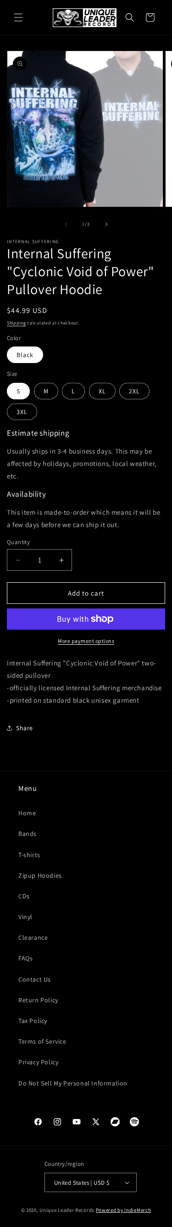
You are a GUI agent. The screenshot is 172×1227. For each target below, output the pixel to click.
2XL (134, 391)
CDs (24, 896)
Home (27, 813)
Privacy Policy (38, 1062)
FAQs (25, 958)
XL (102, 391)
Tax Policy (32, 1021)
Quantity (18, 542)
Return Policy (38, 1000)
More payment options (86, 640)
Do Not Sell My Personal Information (73, 1083)
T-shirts (29, 855)
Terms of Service (42, 1041)
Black (25, 355)
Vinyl (25, 917)
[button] (18, 17)
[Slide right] (106, 224)
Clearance (33, 937)
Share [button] (24, 728)
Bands (27, 833)
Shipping (16, 323)
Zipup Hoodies (40, 875)
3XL (22, 412)
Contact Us (34, 979)
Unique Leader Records (66, 1210)
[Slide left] (66, 224)
